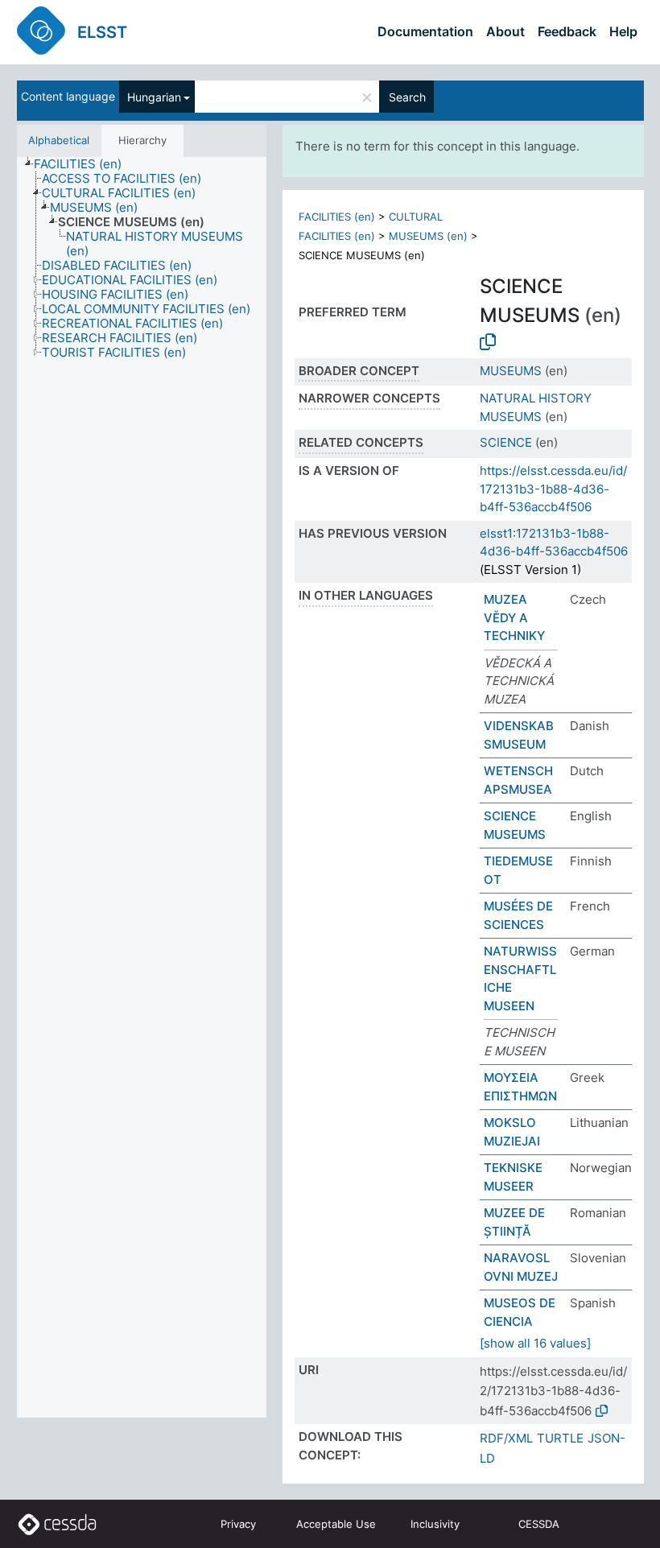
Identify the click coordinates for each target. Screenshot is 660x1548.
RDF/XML (506, 1438)
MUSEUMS (511, 370)
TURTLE (560, 1438)
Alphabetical (58, 140)
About (505, 31)
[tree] (141, 787)
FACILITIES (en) (337, 216)
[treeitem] (84, 164)
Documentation (425, 31)
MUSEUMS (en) (428, 235)
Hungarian (154, 97)
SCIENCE (506, 442)
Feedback (567, 31)
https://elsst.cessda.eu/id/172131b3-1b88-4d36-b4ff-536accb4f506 (553, 488)
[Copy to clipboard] (488, 342)
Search (407, 97)
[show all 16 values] (535, 1343)
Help (623, 31)
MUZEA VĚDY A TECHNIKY (514, 617)
